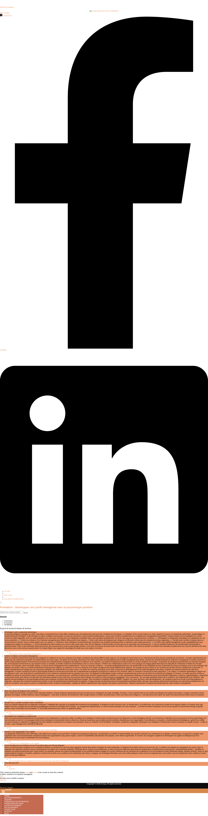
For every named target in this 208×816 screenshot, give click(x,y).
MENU (9, 790)
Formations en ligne (13, 803)
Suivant (3, 780)
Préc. (2, 776)
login (27, 772)
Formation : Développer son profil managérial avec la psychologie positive (46, 607)
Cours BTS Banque (12, 805)
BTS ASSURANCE (11, 807)
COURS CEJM (9, 809)
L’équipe (8, 800)
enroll (35, 772)
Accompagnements (13, 798)
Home (6, 796)
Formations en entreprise (16, 801)
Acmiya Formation (7, 7)
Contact (8, 811)
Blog (6, 813)
